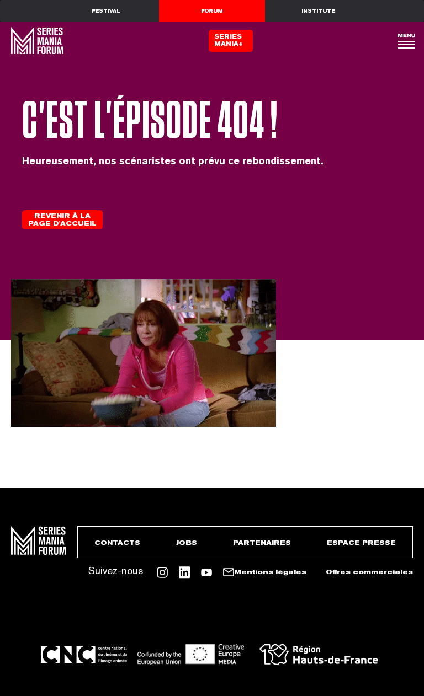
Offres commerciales (369, 572)
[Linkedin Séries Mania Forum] (184, 572)
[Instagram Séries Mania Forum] (162, 572)
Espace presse (361, 543)
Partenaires (262, 543)
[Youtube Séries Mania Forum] (206, 572)
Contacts (117, 543)
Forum (212, 11)
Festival (106, 11)
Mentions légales (270, 572)
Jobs (186, 543)
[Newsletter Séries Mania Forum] (228, 572)
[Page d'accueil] (36, 40)
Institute (318, 11)
